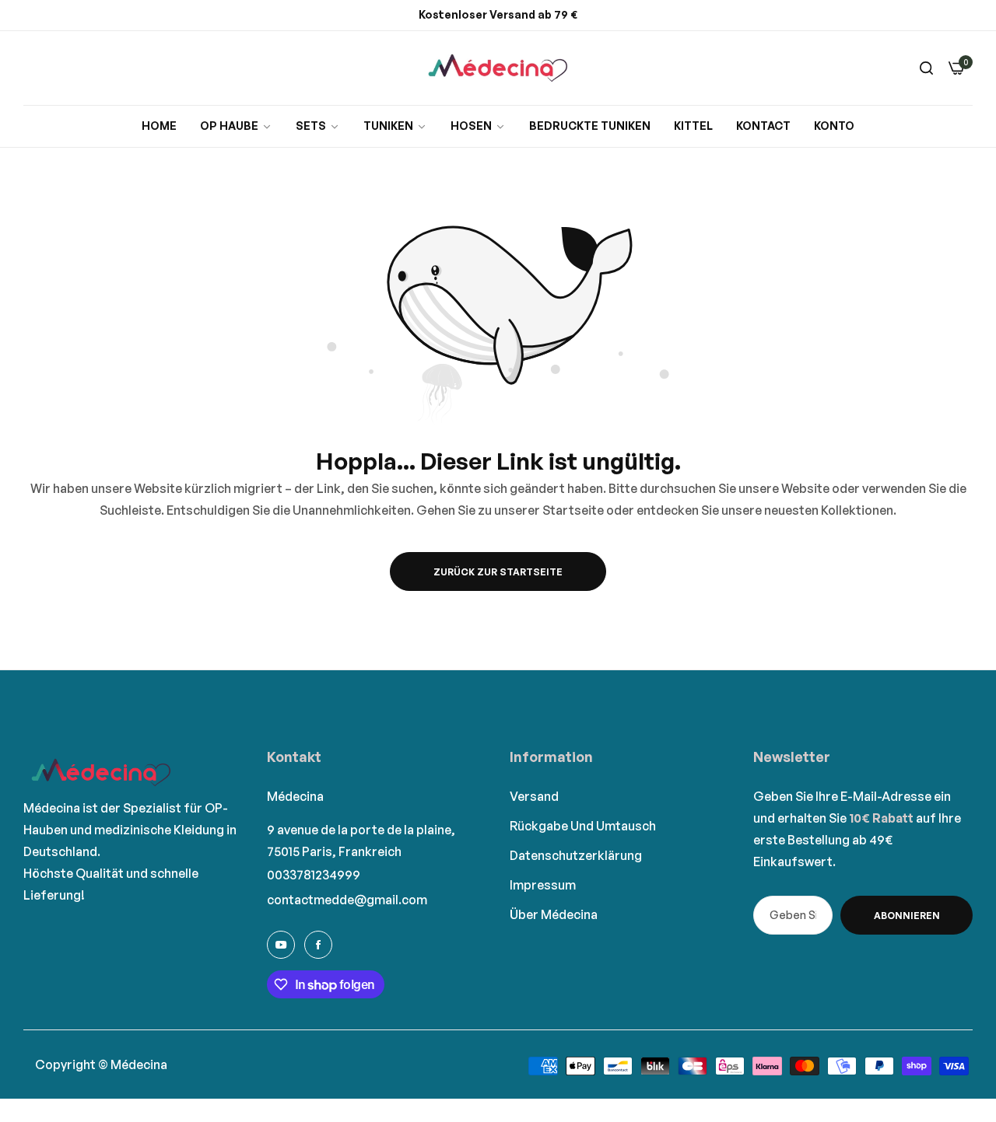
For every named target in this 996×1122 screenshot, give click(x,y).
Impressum (543, 885)
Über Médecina (554, 914)
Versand (534, 796)
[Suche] (926, 68)
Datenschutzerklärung (576, 855)
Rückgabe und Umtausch (583, 826)
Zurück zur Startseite (498, 572)
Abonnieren (907, 915)
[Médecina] (498, 68)
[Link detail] (281, 945)
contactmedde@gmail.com (347, 899)
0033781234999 (313, 875)
